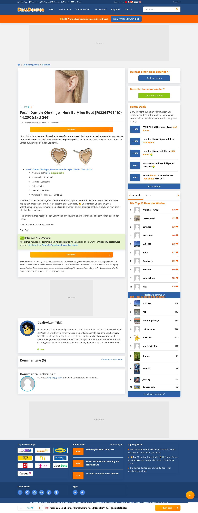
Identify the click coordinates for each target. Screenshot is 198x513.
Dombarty (148, 261)
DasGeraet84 (149, 218)
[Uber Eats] (60, 465)
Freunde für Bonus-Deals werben (102, 473)
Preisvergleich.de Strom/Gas (100, 449)
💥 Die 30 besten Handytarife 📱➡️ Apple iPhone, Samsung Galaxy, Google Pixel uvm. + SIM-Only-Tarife (153, 460)
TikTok (66, 2)
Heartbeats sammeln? (154, 294)
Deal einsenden (154, 78)
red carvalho (149, 329)
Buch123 (147, 337)
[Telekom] (43, 465)
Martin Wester (150, 346)
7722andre (148, 235)
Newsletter (77, 2)
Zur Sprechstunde (154, 95)
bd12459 (147, 227)
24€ (48, 172)
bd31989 (147, 244)
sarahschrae (149, 278)
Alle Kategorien (31, 64)
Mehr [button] (127, 9)
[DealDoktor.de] (31, 9)
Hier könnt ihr (53, 245)
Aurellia (146, 368)
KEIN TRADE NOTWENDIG (125, 19)
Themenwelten (83, 9)
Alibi (145, 312)
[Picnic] (25, 465)
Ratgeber (115, 9)
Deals (52, 9)
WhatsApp (23, 2)
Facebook (34, 2)
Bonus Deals (65, 9)
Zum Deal (71, 129)
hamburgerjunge (151, 320)
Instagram (46, 2)
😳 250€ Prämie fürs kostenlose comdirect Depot (83, 19)
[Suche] (177, 9)
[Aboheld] (25, 450)
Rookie (146, 356)
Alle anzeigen (154, 186)
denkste (147, 269)
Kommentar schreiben (112, 359)
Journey (146, 379)
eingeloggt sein (54, 377)
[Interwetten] (25, 458)
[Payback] (60, 458)
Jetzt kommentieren (52, 122)
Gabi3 (145, 252)
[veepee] (25, 473)
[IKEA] (60, 450)
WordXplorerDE (150, 209)
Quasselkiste (149, 387)
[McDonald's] (43, 458)
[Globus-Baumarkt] (43, 450)
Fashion (46, 64)
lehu (145, 286)
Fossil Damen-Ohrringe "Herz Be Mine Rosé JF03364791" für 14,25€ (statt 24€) (86, 507)
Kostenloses (101, 9)
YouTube (57, 2)
